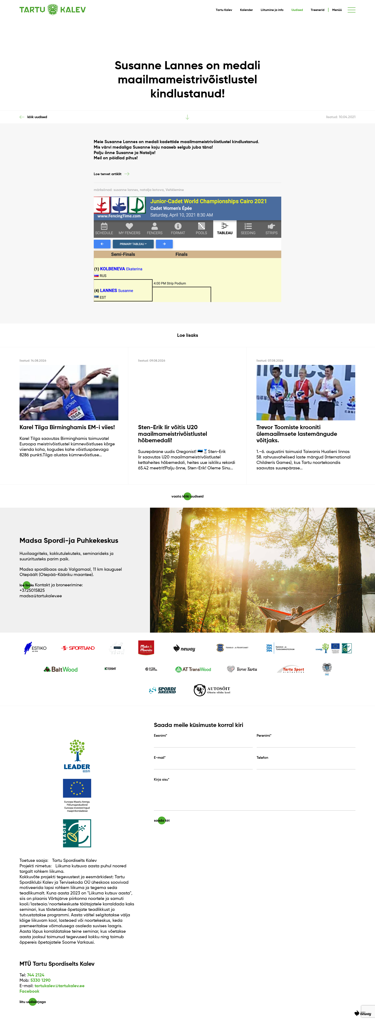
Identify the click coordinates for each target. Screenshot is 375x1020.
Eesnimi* (160, 735)
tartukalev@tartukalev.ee (60, 985)
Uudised (297, 10)
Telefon (262, 757)
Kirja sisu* (161, 779)
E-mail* (160, 757)
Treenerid (317, 10)
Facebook (29, 991)
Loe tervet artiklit (107, 174)
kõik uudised (37, 117)
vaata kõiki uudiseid (187, 496)
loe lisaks (27, 585)
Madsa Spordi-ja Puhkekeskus (69, 540)
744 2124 (35, 975)
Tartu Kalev (224, 10)
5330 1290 (40, 980)
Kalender (246, 10)
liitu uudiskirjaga (33, 1001)
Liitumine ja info (272, 10)
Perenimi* (264, 735)
